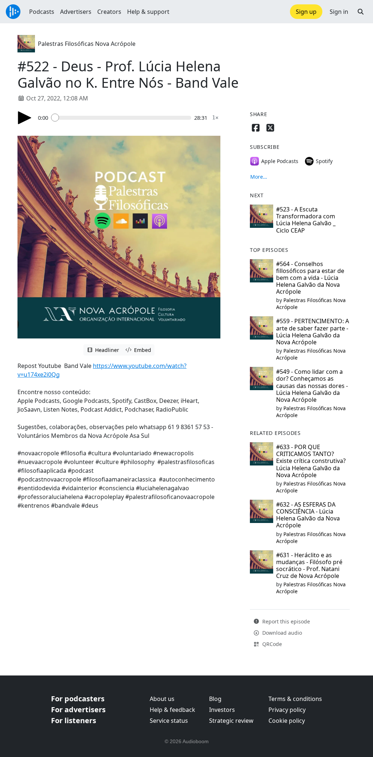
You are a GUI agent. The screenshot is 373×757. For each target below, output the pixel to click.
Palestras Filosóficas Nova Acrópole (87, 44)
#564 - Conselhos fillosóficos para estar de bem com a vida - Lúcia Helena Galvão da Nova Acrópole (310, 278)
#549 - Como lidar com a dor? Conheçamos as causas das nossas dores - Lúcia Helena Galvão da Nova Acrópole (312, 386)
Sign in (339, 12)
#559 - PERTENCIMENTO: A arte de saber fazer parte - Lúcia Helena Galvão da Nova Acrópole (312, 331)
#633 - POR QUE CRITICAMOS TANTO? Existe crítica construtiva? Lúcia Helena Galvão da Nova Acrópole (311, 461)
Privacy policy (287, 710)
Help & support (148, 12)
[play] (24, 117)
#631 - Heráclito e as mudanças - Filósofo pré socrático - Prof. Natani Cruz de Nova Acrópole (309, 565)
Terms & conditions (295, 699)
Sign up (306, 12)
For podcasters (78, 699)
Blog (215, 699)
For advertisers (78, 709)
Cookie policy (286, 721)
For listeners (73, 720)
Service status (169, 721)
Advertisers (75, 12)
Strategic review (231, 721)
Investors (222, 710)
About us (162, 699)
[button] (360, 11)
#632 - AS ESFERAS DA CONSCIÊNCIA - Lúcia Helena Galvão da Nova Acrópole (308, 515)
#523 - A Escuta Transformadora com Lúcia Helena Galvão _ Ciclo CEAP (305, 219)
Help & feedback (172, 710)
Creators (109, 12)
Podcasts (41, 12)
